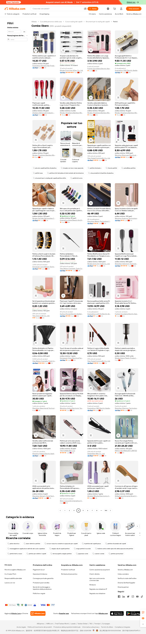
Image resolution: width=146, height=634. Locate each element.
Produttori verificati (68, 570)
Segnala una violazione (97, 593)
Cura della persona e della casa (51, 22)
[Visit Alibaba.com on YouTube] (137, 596)
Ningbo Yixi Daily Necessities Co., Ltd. (44, 218)
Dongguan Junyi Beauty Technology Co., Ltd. (44, 267)
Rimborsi (92, 585)
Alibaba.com (103, 613)
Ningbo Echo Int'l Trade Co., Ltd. (98, 264)
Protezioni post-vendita (41, 583)
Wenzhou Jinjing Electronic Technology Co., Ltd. (71, 408)
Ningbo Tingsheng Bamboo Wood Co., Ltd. (71, 113)
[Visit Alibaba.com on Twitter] (128, 596)
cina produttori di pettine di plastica (101, 173)
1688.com (49, 624)
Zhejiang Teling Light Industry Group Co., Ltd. (44, 113)
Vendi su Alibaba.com (125, 570)
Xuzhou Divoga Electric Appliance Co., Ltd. (71, 314)
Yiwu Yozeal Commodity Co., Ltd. (98, 158)
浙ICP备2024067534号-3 (131, 630)
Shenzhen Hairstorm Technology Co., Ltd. (126, 264)
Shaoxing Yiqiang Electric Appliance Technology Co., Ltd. (44, 454)
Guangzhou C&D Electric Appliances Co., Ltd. (126, 70)
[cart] (115, 9)
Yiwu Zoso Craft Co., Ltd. (41, 316)
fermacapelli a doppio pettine (62, 553)
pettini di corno (77, 178)
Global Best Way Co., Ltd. (96, 454)
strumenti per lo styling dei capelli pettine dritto (50, 178)
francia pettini (112, 168)
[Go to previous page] (60, 510)
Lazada (73, 624)
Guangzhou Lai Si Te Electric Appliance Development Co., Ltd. (99, 314)
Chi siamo (8, 565)
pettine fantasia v (95, 168)
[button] (85, 8)
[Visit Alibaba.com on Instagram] (132, 596)
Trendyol (97, 624)
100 (106, 510)
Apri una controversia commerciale (97, 579)
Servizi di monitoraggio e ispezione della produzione (42, 588)
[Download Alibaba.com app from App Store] (117, 613)
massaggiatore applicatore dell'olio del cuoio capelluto (27, 548)
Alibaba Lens (16, 613)
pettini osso (39, 173)
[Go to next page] (110, 510)
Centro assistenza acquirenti (99, 570)
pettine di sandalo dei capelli (117, 543)
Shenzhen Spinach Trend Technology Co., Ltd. (44, 496)
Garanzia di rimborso (40, 574)
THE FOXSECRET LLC (67, 451)
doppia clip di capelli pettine (61, 548)
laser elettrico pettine (33, 543)
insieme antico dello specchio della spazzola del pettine (115, 548)
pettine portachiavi (117, 553)
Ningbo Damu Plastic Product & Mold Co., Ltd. (126, 358)
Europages (106, 624)
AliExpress (40, 624)
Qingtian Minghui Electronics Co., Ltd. (99, 496)
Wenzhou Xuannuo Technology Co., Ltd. (126, 218)
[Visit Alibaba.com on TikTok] (142, 596)
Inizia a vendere (123, 574)
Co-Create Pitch (10, 574)
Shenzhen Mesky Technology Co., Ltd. (99, 221)
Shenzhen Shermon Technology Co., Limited (126, 408)
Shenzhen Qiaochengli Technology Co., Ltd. (44, 408)
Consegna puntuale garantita (43, 578)
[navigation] (17, 266)
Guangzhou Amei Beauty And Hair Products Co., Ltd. (71, 220)
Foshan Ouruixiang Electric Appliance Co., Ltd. (99, 68)
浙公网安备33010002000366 (110, 630)
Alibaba (34, 22)
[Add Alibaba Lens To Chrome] (38, 613)
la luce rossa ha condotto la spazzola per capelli (62, 543)
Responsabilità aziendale (13, 578)
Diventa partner (123, 587)
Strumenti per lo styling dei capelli (98, 22)
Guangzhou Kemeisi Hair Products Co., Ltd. (44, 65)
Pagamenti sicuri (39, 570)
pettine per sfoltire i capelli (37, 553)
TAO (90, 624)
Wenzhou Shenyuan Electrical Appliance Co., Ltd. (126, 155)
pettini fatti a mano (16, 553)
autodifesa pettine (130, 168)
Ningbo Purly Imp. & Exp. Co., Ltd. (71, 70)
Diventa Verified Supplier (126, 583)
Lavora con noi (10, 583)
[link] (143, 612)
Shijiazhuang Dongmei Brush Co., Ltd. (126, 496)
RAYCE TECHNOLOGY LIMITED (126, 451)
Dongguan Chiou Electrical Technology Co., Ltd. (71, 358)
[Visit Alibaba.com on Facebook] (119, 596)
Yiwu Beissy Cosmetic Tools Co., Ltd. (71, 268)
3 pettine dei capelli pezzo (92, 543)
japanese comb (83, 553)
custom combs (99, 553)
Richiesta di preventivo (69, 574)
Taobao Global (82, 624)
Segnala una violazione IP (98, 589)
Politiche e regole (39, 593)
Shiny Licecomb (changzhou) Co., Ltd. (71, 501)
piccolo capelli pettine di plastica (45, 168)
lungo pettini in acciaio (83, 548)
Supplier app (64, 613)
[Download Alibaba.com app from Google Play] (133, 613)
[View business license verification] (94, 630)
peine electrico (14, 543)
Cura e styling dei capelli (73, 22)
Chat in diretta (94, 574)
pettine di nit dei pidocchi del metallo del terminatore (66, 173)
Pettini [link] (115, 22)
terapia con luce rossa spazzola (73, 168)
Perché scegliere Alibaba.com (15, 570)
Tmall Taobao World (62, 624)
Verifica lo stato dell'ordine (127, 578)
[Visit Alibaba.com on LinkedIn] (123, 596)
